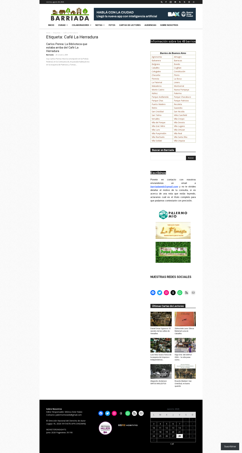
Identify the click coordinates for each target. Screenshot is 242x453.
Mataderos (157, 86)
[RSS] (180, 2)
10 (154, 428)
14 (179, 428)
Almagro (178, 57)
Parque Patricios (181, 100)
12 (167, 428)
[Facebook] (166, 2)
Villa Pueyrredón (159, 133)
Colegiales (156, 71)
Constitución (179, 71)
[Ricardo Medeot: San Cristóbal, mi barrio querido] (185, 371)
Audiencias (150, 25)
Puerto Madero (159, 104)
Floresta (155, 78)
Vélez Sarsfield (180, 115)
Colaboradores (80, 25)
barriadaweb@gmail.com (164, 186)
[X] (184, 2)
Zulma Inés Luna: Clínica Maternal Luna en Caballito (184, 331)
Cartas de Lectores (130, 25)
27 (173, 436)
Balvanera (156, 60)
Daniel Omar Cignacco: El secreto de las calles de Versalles (160, 331)
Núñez (155, 93)
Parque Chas (157, 100)
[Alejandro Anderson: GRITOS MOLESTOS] (161, 371)
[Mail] (175, 2)
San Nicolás (179, 111)
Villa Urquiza (179, 140)
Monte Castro (158, 89)
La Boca (178, 78)
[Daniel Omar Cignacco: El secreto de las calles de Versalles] (161, 319)
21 (179, 432)
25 (160, 436)
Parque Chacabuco (182, 97)
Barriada (50, 55)
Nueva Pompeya (181, 89)
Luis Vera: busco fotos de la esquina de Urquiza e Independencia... (160, 357)
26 (167, 436)
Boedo (177, 64)
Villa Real (178, 133)
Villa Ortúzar (179, 129)
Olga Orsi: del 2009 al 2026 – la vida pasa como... (183, 357)
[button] (162, 2)
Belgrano (156, 64)
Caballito (156, 67)
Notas (98, 25)
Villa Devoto (179, 122)
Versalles (156, 118)
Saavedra (178, 108)
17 (154, 432)
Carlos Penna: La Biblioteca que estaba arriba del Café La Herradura (66, 47)
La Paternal (157, 82)
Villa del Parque (158, 122)
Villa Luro (156, 129)
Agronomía (157, 57)
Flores (177, 75)
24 (154, 436)
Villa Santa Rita (180, 137)
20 (173, 432)
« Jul (172, 443)
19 (167, 432)
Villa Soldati (157, 140)
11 (160, 428)
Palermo (178, 93)
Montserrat (179, 86)
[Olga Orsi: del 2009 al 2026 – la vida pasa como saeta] (185, 345)
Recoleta (178, 104)
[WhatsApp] (194, 2)
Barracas (178, 60)
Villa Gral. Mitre (158, 126)
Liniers (177, 82)
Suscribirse (230, 446)
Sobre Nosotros (169, 25)
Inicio (51, 25)
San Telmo (156, 115)
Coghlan (177, 67)
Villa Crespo (179, 118)
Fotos (112, 25)
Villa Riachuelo (158, 137)
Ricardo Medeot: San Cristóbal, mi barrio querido (183, 383)
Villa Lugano (179, 126)
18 (160, 432)
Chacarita (156, 75)
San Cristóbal (158, 111)
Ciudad (62, 25)
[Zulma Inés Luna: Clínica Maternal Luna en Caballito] (185, 319)
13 (173, 428)
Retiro (154, 108)
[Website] (189, 2)
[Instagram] (170, 2)
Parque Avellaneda (160, 97)
